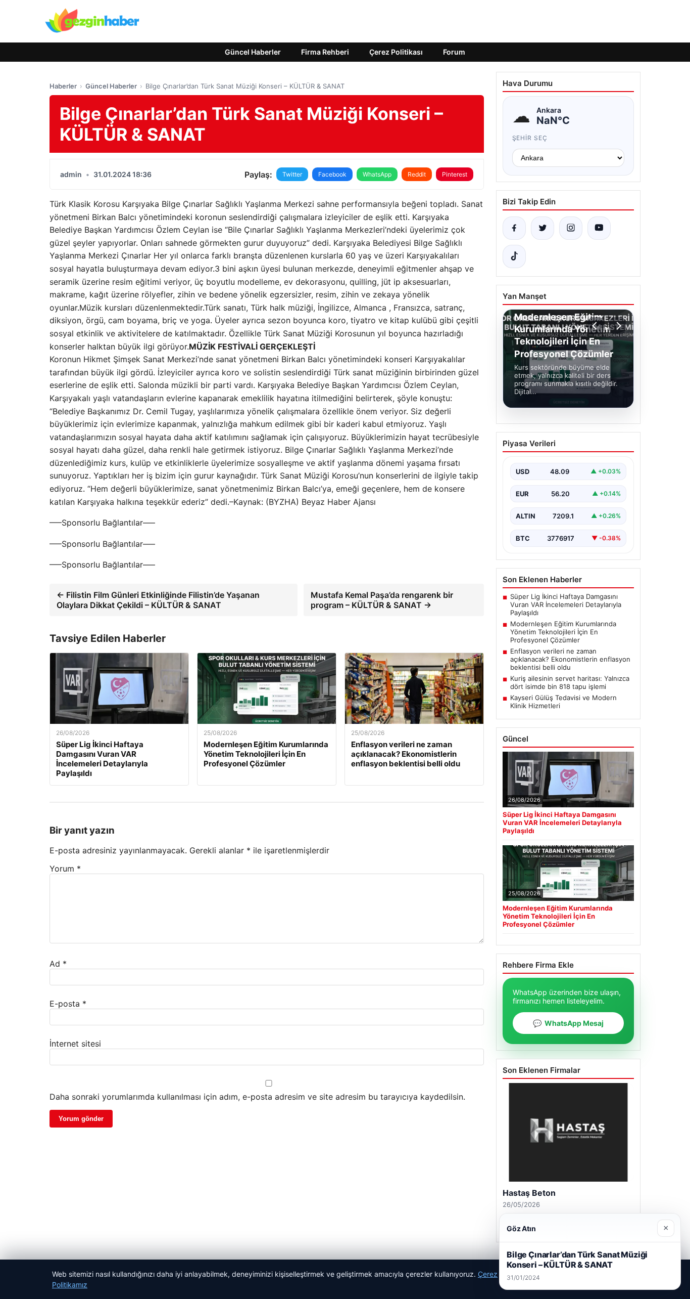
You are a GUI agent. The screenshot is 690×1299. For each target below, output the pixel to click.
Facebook (332, 174)
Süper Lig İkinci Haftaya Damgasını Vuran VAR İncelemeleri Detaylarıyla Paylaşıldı (565, 604)
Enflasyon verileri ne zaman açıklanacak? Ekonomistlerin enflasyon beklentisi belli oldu (570, 659)
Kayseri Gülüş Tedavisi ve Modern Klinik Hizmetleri (563, 702)
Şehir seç (530, 138)
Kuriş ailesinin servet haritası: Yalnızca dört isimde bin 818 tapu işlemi (569, 682)
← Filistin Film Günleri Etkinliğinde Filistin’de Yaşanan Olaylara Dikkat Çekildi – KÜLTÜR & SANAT (158, 600)
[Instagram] (570, 228)
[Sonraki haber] (617, 325)
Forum (454, 52)
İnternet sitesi (75, 1043)
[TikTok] (514, 256)
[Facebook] (514, 228)
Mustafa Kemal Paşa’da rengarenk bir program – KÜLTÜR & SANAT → (382, 600)
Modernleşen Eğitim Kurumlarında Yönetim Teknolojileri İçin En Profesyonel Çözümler (563, 632)
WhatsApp (377, 174)
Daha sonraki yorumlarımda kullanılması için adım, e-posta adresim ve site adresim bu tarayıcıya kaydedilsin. (257, 1097)
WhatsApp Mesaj (568, 1023)
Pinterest (454, 174)
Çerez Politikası (396, 52)
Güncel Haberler (253, 52)
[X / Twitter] (542, 228)
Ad (58, 964)
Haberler (63, 86)
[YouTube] (599, 228)
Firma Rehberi (325, 52)
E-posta (68, 1004)
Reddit (417, 174)
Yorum (65, 868)
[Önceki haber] (596, 325)
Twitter (292, 174)
